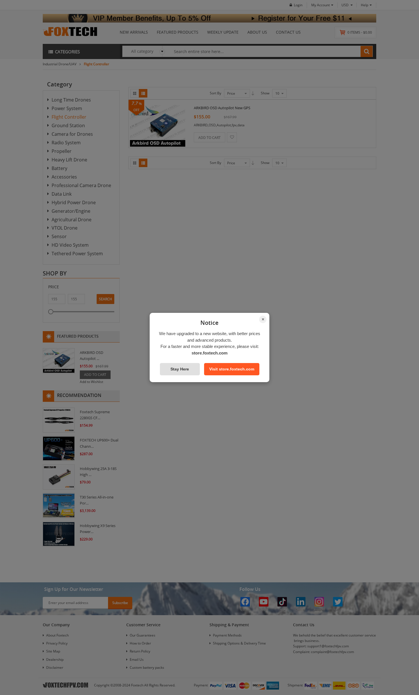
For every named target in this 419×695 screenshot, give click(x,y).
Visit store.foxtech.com (231, 369)
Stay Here (179, 369)
